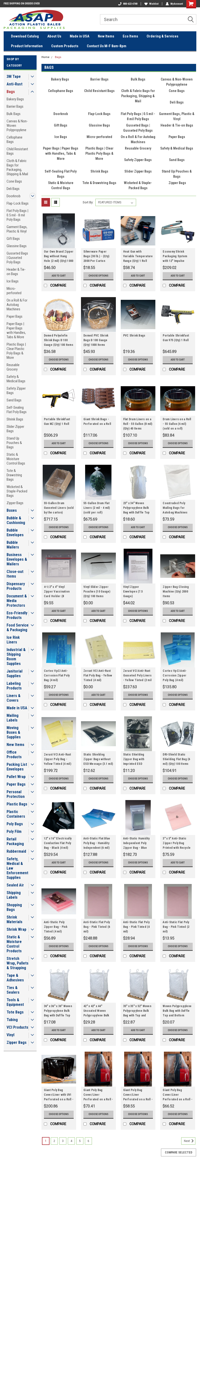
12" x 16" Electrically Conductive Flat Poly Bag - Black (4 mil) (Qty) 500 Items (58, 844)
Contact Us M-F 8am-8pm (106, 46)
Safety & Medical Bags (16, 378)
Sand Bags (14, 400)
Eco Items (130, 36)
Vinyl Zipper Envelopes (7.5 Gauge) (133, 591)
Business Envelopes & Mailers (17, 559)
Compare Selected (178, 1152)
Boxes (12, 510)
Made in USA (79, 36)
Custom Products (64, 46)
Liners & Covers (13, 698)
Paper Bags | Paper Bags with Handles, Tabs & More (16, 330)
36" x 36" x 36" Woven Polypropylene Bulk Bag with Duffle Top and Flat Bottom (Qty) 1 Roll (58, 1011)
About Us (54, 36)
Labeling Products (14, 685)
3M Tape (14, 76)
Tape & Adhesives (15, 977)
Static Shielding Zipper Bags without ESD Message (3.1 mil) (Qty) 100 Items (98, 760)
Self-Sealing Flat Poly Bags (17, 409)
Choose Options (98, 275)
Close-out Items (15, 574)
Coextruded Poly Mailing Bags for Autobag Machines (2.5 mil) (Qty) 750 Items (175, 508)
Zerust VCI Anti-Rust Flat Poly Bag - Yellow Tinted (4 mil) (97, 675)
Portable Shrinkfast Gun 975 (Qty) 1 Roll (176, 338)
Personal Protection (16, 794)
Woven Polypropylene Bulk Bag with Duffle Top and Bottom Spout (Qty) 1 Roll (177, 1011)
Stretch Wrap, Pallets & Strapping (18, 963)
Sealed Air (15, 885)
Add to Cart (59, 275)
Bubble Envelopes (15, 532)
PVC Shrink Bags (134, 335)
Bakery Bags (15, 99)
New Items (106, 36)
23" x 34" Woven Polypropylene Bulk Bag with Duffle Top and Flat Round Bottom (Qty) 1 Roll (136, 508)
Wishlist (154, 3)
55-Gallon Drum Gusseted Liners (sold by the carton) (59, 507)
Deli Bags (13, 188)
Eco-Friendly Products (17, 615)
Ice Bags (13, 281)
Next (187, 1141)
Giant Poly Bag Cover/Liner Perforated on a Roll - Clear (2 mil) (177, 1095)
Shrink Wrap (16, 929)
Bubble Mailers (13, 544)
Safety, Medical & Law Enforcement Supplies (17, 868)
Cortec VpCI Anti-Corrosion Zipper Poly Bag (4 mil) (175, 675)
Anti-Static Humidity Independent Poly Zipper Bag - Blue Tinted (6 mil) (136, 844)
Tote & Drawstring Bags (14, 475)
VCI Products (17, 1027)
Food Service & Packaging (18, 627)
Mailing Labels (13, 717)
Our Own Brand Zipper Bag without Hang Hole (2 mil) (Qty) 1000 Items (59, 257)
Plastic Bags (17, 804)
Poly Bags (15, 824)
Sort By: (88, 202)
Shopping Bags (14, 907)
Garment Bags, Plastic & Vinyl (17, 229)
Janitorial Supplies (14, 673)
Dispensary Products (16, 586)
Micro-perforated (14, 290)
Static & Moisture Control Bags (16, 458)
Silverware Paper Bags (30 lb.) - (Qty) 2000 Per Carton (96, 256)
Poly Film (14, 831)
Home (45, 57)
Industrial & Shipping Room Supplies (16, 656)
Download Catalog (25, 36)
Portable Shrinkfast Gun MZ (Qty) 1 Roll (57, 422)
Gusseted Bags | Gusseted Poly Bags (17, 257)
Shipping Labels (14, 895)
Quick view (59, 244)
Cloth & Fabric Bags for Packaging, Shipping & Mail (17, 167)
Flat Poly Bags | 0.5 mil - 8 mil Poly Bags (17, 215)
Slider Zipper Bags (15, 428)
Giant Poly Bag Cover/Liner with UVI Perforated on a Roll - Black (59, 1095)
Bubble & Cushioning (16, 520)
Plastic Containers (16, 814)
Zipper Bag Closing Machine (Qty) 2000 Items (176, 591)
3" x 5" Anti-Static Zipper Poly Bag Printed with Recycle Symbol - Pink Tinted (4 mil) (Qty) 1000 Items (176, 844)
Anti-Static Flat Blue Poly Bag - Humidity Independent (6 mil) (96, 843)
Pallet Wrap (16, 776)
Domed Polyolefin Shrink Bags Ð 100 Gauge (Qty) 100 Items (58, 340)
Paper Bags (14, 316)
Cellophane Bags (14, 139)
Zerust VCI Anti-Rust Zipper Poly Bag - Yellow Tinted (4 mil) (57, 759)
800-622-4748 (130, 3)
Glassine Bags (17, 246)
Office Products (14, 754)
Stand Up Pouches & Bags (14, 442)
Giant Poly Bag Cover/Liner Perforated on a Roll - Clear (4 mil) (98, 1095)
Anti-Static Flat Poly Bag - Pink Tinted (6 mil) (96, 926)
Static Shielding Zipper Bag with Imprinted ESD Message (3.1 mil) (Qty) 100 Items (135, 760)
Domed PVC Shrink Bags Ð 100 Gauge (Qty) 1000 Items (95, 340)
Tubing (12, 1019)
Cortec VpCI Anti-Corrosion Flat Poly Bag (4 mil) (57, 675)
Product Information (27, 46)
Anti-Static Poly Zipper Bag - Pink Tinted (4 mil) (55, 926)
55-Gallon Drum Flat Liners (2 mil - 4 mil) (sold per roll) (96, 507)
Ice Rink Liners (13, 639)
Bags (11, 91)
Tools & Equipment (15, 1002)
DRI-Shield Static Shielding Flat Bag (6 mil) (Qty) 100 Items (176, 759)
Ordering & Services (162, 36)
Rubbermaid (16, 851)
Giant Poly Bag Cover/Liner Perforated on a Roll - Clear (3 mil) (138, 1095)
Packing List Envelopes (17, 766)
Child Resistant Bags (17, 151)
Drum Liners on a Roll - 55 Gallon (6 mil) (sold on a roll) (177, 424)
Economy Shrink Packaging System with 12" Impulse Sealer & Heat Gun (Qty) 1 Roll (175, 257)
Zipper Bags (15, 503)
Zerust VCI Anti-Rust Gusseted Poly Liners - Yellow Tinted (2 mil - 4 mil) (137, 676)
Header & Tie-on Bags (16, 271)
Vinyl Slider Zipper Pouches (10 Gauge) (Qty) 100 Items (96, 591)
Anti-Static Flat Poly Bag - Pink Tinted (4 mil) (136, 926)
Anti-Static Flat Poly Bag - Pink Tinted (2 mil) (176, 926)
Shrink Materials (14, 919)
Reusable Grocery (13, 367)
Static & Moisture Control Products (14, 944)
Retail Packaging (15, 841)
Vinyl (10, 1035)
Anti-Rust (14, 84)
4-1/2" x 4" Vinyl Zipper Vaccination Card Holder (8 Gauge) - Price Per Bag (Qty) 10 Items (57, 592)
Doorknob (13, 196)
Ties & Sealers (13, 990)
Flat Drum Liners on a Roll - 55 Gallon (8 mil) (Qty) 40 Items (137, 424)
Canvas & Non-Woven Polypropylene (17, 125)
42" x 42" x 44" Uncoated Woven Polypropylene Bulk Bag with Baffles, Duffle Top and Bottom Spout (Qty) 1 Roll (97, 1011)
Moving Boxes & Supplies (14, 732)
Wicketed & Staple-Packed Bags (17, 491)
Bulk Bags (13, 114)
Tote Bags (15, 1012)
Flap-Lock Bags (18, 203)
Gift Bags (13, 238)
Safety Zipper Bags (16, 390)
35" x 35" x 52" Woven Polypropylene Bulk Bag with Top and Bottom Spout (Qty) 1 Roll (137, 1011)
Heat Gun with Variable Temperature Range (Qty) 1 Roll (138, 256)
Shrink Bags (15, 419)
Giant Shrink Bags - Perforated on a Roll (97, 422)
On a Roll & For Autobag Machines (17, 304)
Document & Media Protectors (17, 601)
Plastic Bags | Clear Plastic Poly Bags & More (16, 351)
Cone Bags (14, 181)
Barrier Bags (15, 106)
